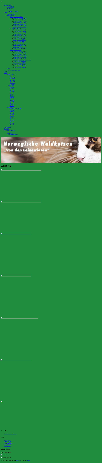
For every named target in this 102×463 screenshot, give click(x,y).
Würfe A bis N (10, 86)
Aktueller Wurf (11, 14)
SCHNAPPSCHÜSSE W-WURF (22, 60)
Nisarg (28, 460)
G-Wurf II (12, 84)
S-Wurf (12, 116)
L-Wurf (12, 103)
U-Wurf (12, 119)
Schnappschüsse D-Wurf (19, 34)
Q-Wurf (12, 113)
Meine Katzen (7, 5)
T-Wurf (12, 117)
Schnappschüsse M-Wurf (19, 47)
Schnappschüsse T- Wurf (19, 58)
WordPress (18, 460)
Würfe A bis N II (11, 74)
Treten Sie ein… (8, 4)
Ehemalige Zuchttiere (12, 11)
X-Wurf (12, 123)
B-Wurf (12, 88)
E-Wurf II (12, 81)
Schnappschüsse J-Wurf (19, 42)
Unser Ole (6, 440)
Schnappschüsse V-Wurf (19, 61)
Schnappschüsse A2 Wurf (19, 18)
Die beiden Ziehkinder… (16, 108)
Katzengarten (10, 9)
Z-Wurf (12, 126)
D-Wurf (12, 91)
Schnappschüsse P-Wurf (19, 53)
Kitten (5, 12)
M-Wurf (12, 104)
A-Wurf (12, 87)
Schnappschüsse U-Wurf (19, 63)
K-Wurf (12, 101)
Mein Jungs (10, 8)
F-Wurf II (12, 83)
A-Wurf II (12, 75)
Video (8, 68)
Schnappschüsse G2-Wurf (19, 27)
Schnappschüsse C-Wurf (19, 32)
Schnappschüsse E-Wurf (19, 35)
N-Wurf (12, 106)
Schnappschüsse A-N (15, 28)
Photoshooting (7, 444)
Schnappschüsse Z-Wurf (19, 67)
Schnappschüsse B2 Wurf (19, 19)
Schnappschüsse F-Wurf (19, 37)
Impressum (10, 133)
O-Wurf (12, 110)
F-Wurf (12, 94)
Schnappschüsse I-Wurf (19, 41)
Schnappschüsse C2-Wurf (19, 21)
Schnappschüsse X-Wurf (19, 64)
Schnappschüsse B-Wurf (19, 31)
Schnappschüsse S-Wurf (19, 55)
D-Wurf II (12, 80)
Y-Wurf (12, 124)
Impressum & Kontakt (9, 130)
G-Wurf (12, 96)
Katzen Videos (7, 441)
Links (8, 131)
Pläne (5, 71)
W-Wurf (12, 121)
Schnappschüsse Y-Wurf (19, 65)
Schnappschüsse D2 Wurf (19, 22)
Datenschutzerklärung (12, 134)
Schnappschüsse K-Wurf (19, 44)
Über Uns (6, 129)
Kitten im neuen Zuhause (13, 70)
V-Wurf (12, 120)
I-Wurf (12, 98)
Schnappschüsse (11, 15)
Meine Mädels (10, 7)
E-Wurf (12, 93)
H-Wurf (12, 97)
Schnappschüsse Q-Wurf (19, 54)
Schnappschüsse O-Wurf (19, 51)
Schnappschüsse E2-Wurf (19, 24)
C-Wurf (12, 90)
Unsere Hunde (7, 127)
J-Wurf (12, 100)
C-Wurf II (12, 78)
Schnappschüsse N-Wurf (19, 48)
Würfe (5, 73)
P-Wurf (12, 111)
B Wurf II (12, 77)
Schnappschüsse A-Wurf (19, 30)
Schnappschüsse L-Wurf (19, 45)
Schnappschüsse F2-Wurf (19, 25)
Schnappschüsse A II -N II (16, 17)
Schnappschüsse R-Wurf (19, 57)
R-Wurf (12, 114)
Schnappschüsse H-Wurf (19, 40)
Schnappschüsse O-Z (15, 50)
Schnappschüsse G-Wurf (19, 38)
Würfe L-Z (10, 107)
